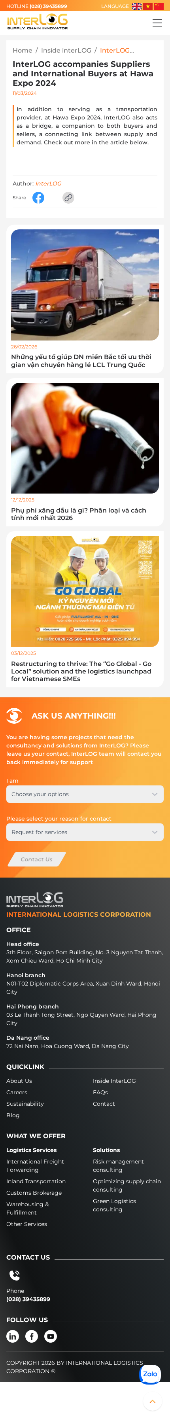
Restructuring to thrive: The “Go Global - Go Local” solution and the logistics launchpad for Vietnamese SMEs (81, 671)
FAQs (100, 1092)
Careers (16, 1092)
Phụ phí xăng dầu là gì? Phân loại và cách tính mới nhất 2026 (78, 514)
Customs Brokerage (34, 1192)
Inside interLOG (66, 50)
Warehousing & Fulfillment (27, 1208)
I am (12, 780)
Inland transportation (36, 1181)
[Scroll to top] (152, 1401)
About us (19, 1080)
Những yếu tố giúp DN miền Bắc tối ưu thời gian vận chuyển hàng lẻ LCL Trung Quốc (81, 360)
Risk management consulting (118, 1165)
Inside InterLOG (114, 1080)
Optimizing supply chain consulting (127, 1185)
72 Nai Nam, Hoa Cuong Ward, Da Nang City (67, 1046)
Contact (104, 1103)
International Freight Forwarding (35, 1165)
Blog (13, 1115)
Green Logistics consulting (114, 1205)
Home (22, 50)
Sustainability (25, 1103)
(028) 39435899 (48, 6)
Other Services (26, 1224)
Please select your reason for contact (58, 818)
